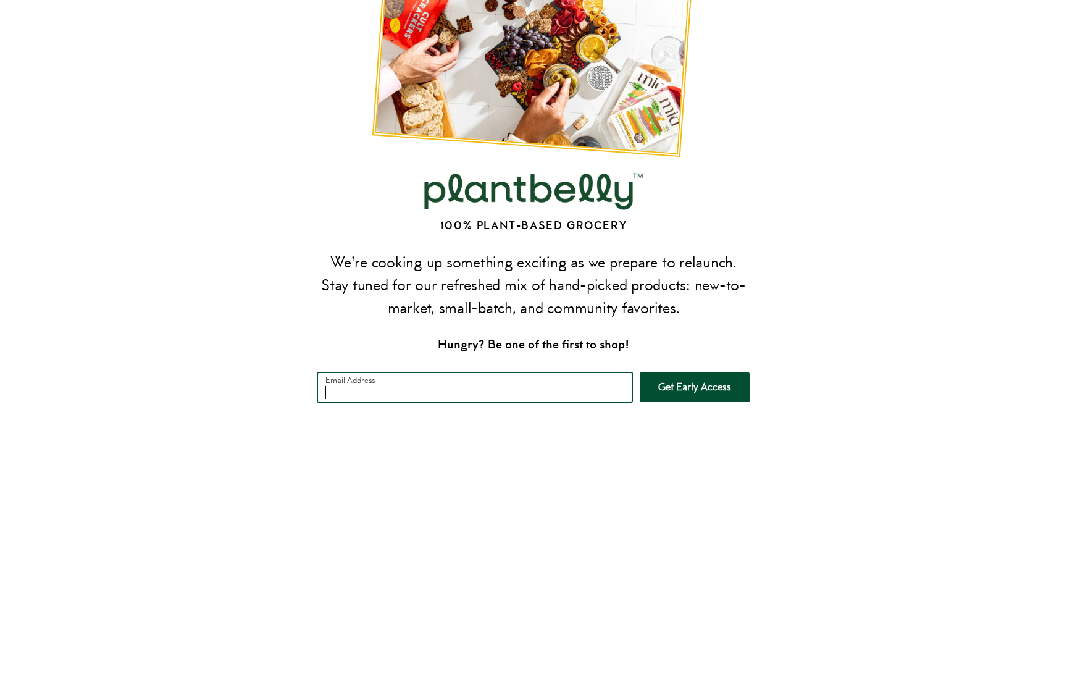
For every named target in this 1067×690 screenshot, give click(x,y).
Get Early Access (694, 387)
